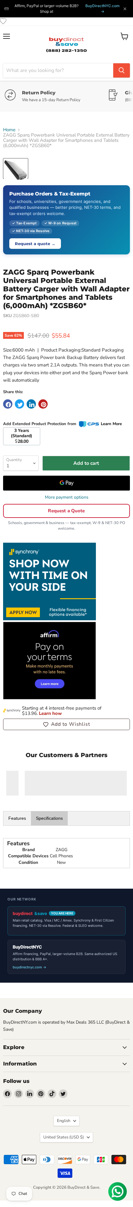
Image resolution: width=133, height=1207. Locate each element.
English (63, 1121)
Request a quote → (35, 243)
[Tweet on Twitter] (19, 404)
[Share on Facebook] (7, 404)
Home (9, 129)
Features (17, 818)
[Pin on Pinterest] (43, 404)
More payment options (66, 497)
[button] (66, 724)
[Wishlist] (3, 21)
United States (63, 1137)
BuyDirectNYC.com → (102, 8)
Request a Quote (66, 511)
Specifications (49, 818)
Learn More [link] (111, 424)
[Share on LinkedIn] (31, 404)
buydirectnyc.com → (29, 967)
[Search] (121, 70)
